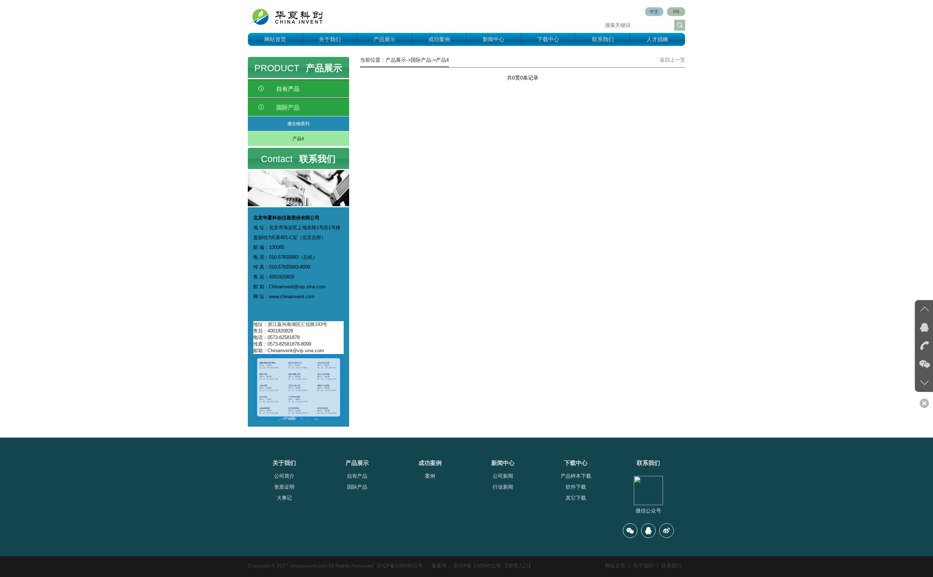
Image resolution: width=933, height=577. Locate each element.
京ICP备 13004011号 (477, 566)
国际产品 (357, 487)
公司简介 (284, 476)
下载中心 (548, 39)
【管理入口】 (518, 566)
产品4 (298, 138)
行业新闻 (503, 487)
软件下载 (576, 487)
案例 (430, 476)
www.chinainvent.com (292, 296)
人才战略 (657, 39)
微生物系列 (298, 123)
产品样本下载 (576, 476)
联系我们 (603, 39)
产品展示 (384, 39)
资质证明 (284, 487)
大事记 (284, 498)
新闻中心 (493, 39)
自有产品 (357, 476)
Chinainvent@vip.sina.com (297, 286)
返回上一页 (672, 60)
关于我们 (330, 39)
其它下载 (576, 498)
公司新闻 (503, 476)
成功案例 (439, 39)
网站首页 (275, 39)
